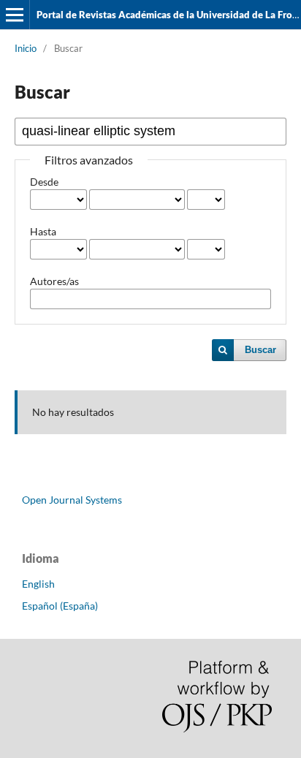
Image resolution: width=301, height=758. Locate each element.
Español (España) (60, 605)
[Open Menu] (14, 14)
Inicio (26, 48)
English (38, 583)
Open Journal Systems (72, 499)
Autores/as (54, 281)
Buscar (260, 349)
